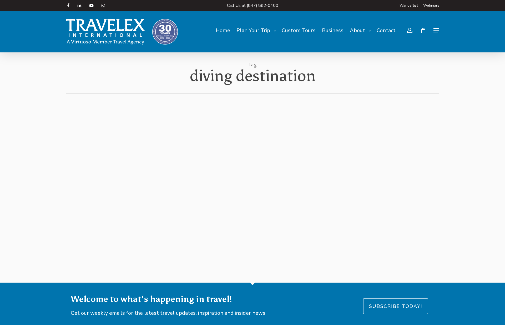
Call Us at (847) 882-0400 (252, 5)
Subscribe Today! (395, 306)
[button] (436, 30)
